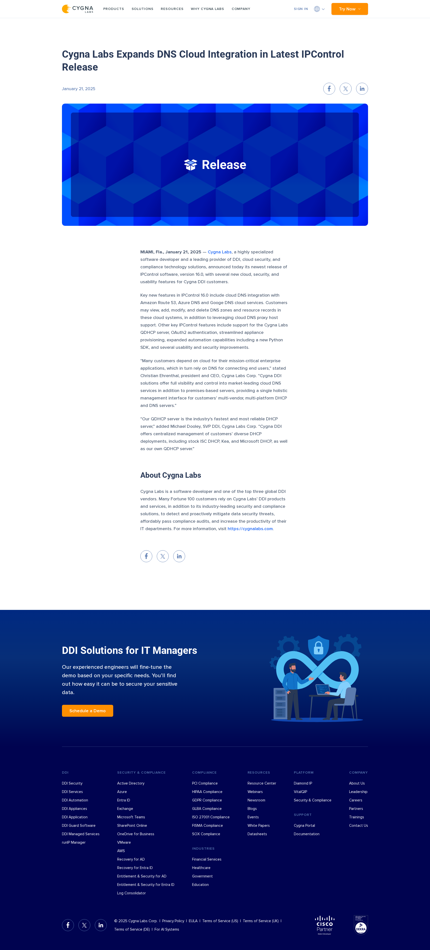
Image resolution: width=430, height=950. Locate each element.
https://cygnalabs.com (250, 528)
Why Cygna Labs (207, 9)
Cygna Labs (220, 252)
